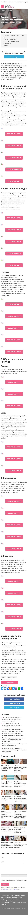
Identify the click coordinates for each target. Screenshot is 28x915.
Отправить (5, 884)
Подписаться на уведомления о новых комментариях (14, 880)
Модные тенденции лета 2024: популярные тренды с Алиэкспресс (13, 734)
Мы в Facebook (15, 699)
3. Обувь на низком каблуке (11, 41)
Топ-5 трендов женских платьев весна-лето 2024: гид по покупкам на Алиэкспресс (14, 739)
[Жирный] (2, 865)
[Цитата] (9, 865)
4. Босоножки (7, 43)
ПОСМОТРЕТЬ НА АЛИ (14, 134)
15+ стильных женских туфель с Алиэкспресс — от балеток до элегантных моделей (12, 719)
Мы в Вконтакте (14, 703)
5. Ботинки (6, 45)
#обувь (3, 677)
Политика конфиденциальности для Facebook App (13, 908)
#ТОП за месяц (12, 2)
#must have (4, 2)
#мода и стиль (12, 677)
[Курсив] (4, 865)
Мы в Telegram (14, 57)
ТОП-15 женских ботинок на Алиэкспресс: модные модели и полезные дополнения (11, 725)
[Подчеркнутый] (5, 865)
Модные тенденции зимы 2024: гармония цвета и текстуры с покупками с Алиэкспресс (14, 749)
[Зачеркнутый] (7, 865)
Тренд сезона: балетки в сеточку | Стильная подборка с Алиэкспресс (12, 730)
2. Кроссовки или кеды (9, 39)
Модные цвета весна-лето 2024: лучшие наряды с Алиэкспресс (14, 744)
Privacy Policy (4, 889)
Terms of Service (13, 889)
